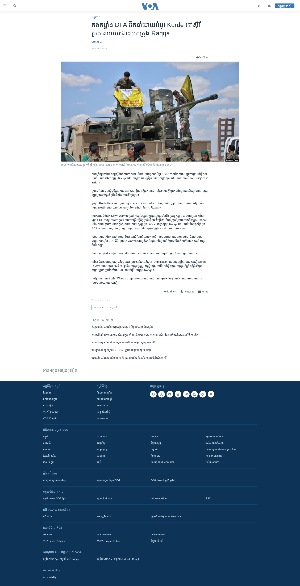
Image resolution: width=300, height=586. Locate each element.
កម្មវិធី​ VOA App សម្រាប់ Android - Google (118, 559)
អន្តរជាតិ (95, 17)
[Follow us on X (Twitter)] (161, 394)
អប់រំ (99, 462)
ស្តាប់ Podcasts (104, 498)
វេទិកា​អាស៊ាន (103, 418)
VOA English (104, 534)
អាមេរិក (46, 449)
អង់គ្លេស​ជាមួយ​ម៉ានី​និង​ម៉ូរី (54, 480)
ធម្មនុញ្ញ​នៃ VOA (104, 516)
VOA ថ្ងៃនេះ (48, 405)
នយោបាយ (102, 436)
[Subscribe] (211, 394)
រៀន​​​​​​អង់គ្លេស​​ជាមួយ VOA (108, 480)
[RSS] (194, 394)
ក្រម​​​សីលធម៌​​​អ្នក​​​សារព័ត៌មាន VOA (166, 516)
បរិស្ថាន (154, 436)
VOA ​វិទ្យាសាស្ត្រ (50, 412)
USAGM (47, 534)
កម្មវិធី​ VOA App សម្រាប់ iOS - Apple (61, 559)
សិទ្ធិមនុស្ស (102, 449)
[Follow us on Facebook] (153, 394)
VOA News (97, 42)
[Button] (202, 57)
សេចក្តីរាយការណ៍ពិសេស (162, 462)
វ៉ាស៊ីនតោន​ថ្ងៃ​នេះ (50, 399)
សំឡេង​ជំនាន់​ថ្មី (103, 412)
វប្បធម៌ (154, 449)
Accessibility (158, 534)
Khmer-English (214, 455)
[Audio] (259, 6)
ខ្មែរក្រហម (155, 455)
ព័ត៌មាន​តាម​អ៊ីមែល (159, 498)
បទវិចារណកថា (212, 462)
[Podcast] (202, 394)
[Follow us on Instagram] (178, 394)
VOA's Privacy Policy (108, 541)
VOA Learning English (163, 480)
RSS (208, 498)
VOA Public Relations (54, 541)
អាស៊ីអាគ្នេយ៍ (48, 462)
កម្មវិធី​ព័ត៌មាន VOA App (54, 498)
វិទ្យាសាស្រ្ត (156, 442)
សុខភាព (101, 455)
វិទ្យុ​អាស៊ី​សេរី (156, 541)
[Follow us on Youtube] (169, 394)
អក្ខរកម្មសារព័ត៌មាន (214, 436)
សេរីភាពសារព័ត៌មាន (215, 442)
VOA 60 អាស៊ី (50, 418)
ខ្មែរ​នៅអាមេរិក (49, 455)
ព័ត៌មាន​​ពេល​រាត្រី (104, 399)
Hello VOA (102, 405)
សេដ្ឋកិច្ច (101, 442)
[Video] (269, 6)
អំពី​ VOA (47, 516)
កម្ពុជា (45, 436)
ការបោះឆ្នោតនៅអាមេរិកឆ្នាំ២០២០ (221, 449)
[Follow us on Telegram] (186, 394)
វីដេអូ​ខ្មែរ (47, 392)
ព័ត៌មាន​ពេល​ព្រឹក (104, 392)
